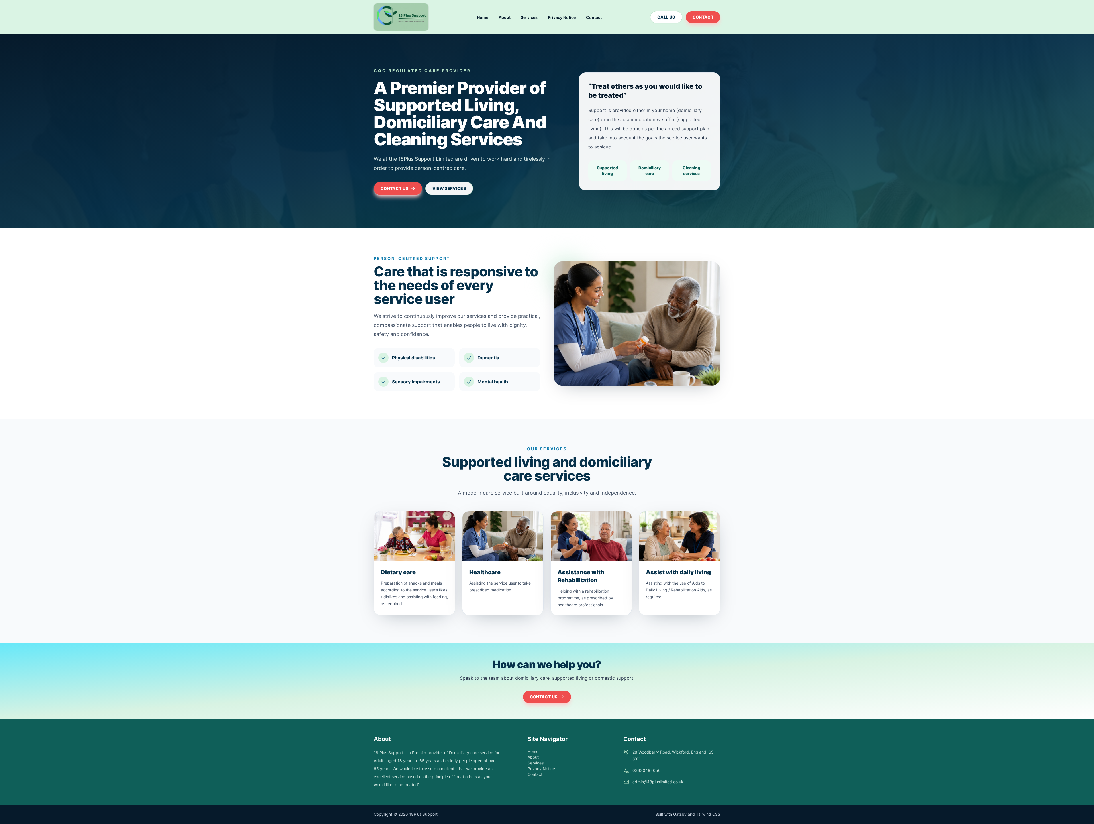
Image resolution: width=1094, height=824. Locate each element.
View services (449, 188)
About (505, 17)
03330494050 (646, 770)
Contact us (394, 188)
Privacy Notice (562, 17)
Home (482, 17)
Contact (594, 17)
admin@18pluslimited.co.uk (657, 781)
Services (529, 17)
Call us (666, 17)
